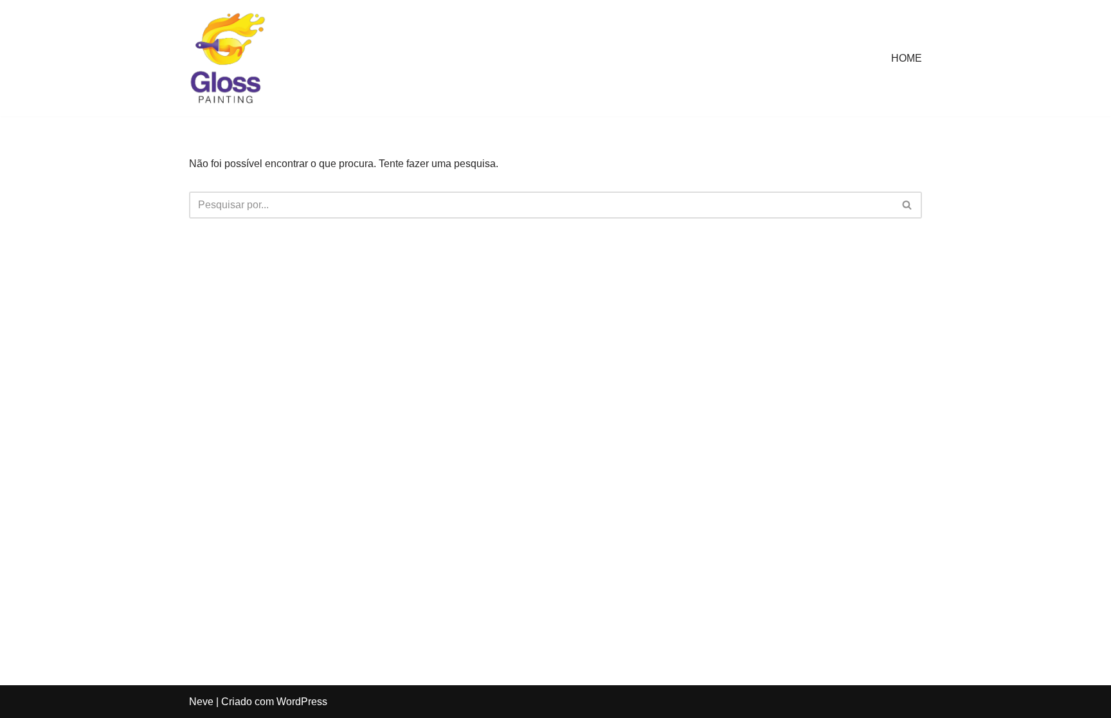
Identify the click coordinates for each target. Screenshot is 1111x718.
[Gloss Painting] (227, 58)
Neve (201, 701)
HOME (906, 58)
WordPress (301, 701)
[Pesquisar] (907, 205)
